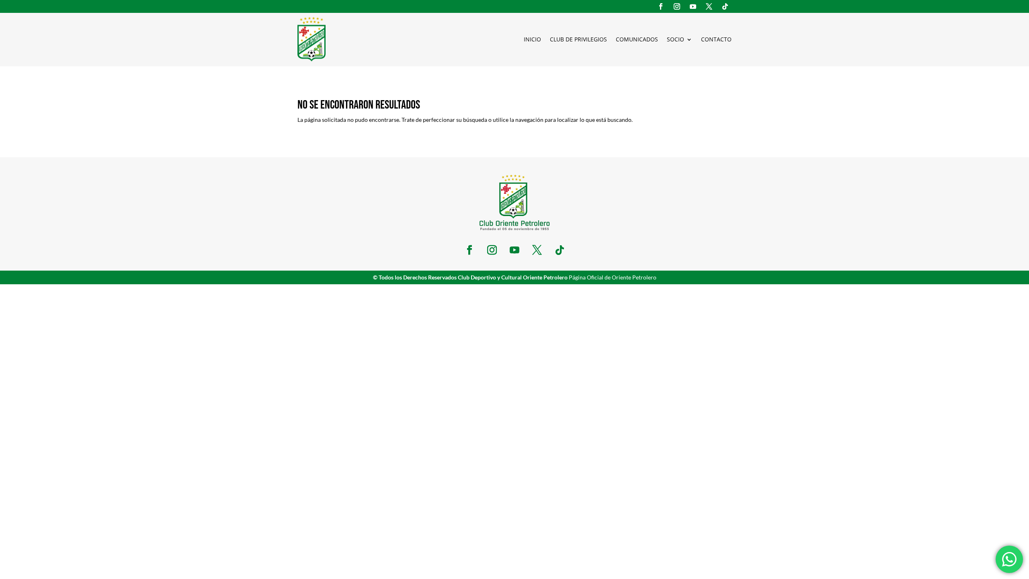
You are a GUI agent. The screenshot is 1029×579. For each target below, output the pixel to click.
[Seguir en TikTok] (725, 6)
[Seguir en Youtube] (693, 6)
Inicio (532, 39)
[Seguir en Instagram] (676, 6)
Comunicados (637, 39)
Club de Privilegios (578, 39)
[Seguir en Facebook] (660, 6)
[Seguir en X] (709, 6)
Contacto (716, 39)
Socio (675, 39)
